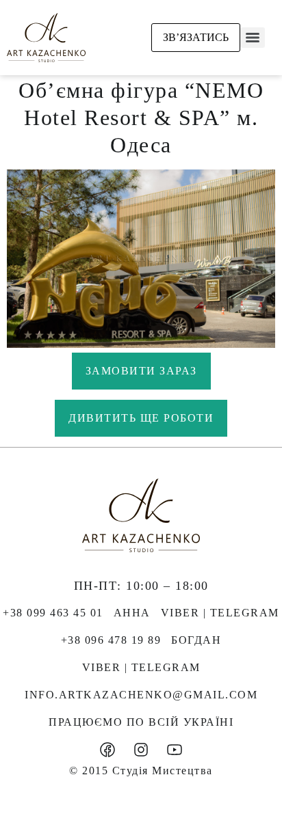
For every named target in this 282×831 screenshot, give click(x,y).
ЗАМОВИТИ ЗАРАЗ (141, 371)
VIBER (180, 612)
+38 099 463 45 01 (53, 612)
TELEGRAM (244, 612)
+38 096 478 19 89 (111, 640)
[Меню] (252, 37)
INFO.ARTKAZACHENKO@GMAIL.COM (141, 694)
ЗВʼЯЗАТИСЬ (196, 37)
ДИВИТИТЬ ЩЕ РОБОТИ (141, 418)
